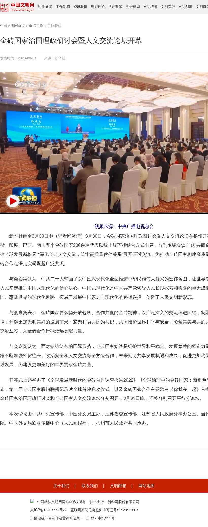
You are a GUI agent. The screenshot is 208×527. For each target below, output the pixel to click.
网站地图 (146, 485)
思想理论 (98, 6)
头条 (40, 6)
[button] (12, 201)
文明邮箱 (118, 485)
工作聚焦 (54, 25)
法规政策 (115, 6)
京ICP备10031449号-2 (48, 509)
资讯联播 (80, 6)
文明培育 (150, 6)
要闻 (49, 6)
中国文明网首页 (12, 25)
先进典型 (133, 6)
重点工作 (36, 25)
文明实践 (168, 6)
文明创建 (185, 6)
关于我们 (61, 485)
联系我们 (90, 485)
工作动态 (63, 6)
